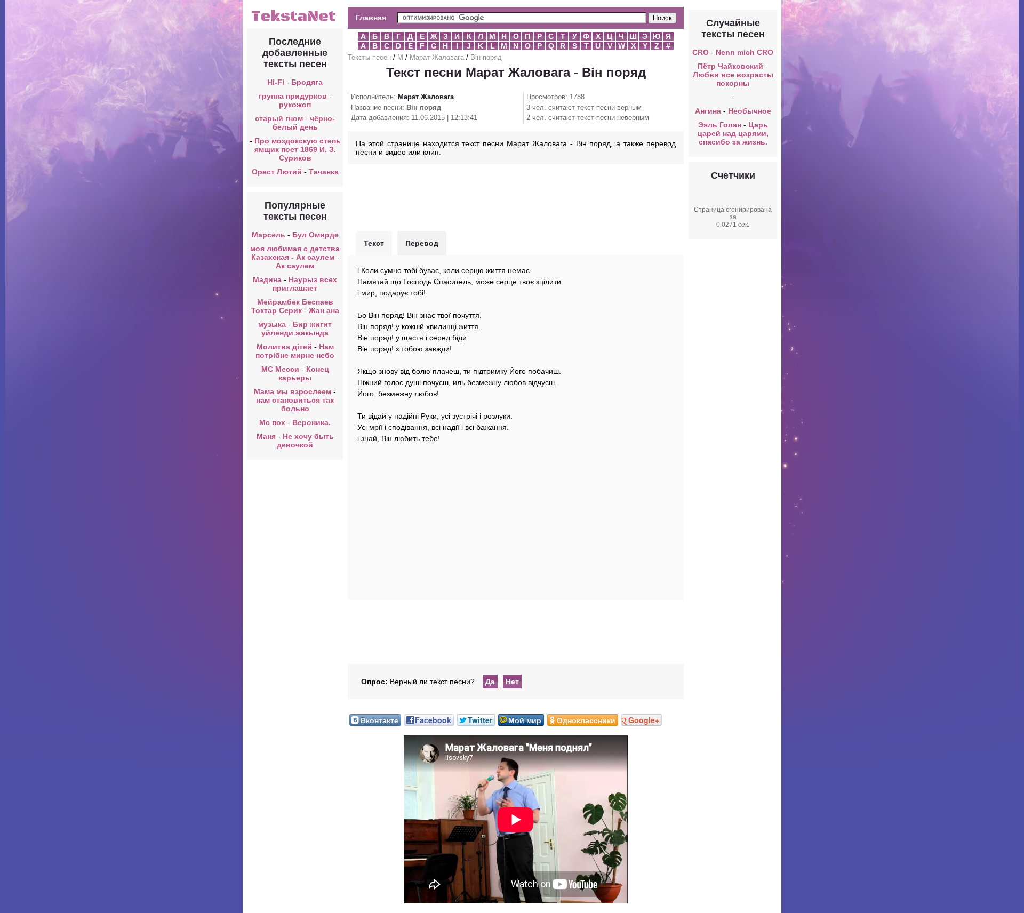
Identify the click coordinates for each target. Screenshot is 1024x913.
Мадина (267, 279)
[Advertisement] (516, 196)
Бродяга (307, 82)
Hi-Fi (275, 82)
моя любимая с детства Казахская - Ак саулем (295, 252)
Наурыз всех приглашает (305, 283)
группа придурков (293, 96)
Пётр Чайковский (730, 66)
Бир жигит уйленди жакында (296, 328)
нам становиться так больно (295, 404)
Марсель (268, 234)
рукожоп (295, 104)
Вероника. (311, 422)
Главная (371, 17)
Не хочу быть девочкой (305, 440)
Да (490, 681)
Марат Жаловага (437, 57)
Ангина (708, 111)
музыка (272, 324)
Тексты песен (369, 57)
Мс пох (272, 422)
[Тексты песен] (295, 20)
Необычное (749, 111)
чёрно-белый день (304, 122)
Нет (512, 681)
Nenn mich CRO (744, 52)
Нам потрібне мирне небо (294, 350)
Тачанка (324, 171)
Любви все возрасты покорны (733, 78)
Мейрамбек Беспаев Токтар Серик (292, 306)
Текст (374, 243)
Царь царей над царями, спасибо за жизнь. (733, 133)
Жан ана (324, 310)
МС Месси (281, 369)
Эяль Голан (719, 125)
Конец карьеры (303, 373)
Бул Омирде (315, 234)
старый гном (279, 118)
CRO (700, 52)
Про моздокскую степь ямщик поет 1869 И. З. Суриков (297, 149)
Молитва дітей (284, 346)
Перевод (421, 243)
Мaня (266, 436)
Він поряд (486, 57)
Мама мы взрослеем (292, 391)
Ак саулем (295, 265)
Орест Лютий (277, 171)
